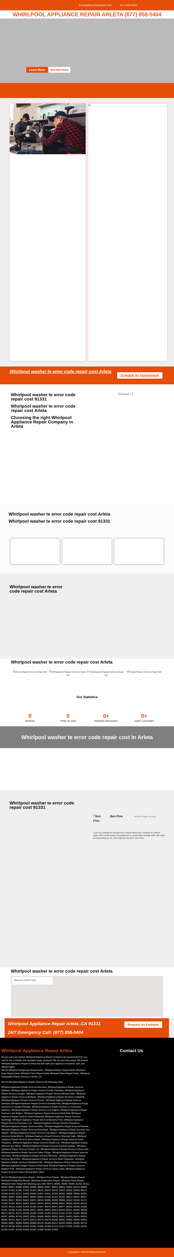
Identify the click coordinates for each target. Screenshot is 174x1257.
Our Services (59, 69)
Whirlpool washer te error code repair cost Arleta (60, 371)
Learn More (37, 69)
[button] (93, 826)
